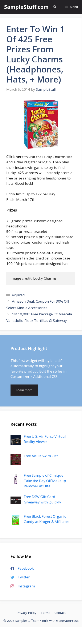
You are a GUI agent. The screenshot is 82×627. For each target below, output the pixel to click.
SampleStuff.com (26, 6)
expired (18, 295)
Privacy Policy (26, 612)
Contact (60, 612)
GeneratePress (67, 620)
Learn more (24, 390)
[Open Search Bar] (55, 7)
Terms (45, 612)
